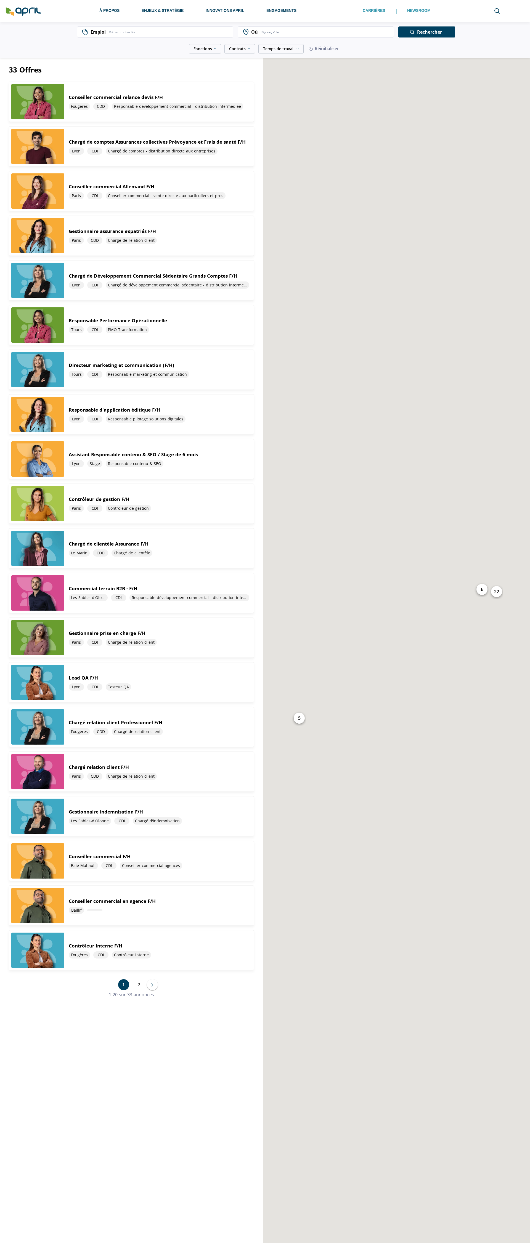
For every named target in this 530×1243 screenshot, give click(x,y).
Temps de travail (279, 48)
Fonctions (203, 48)
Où (254, 32)
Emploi (98, 32)
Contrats (237, 48)
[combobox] (169, 32)
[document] (131, 102)
